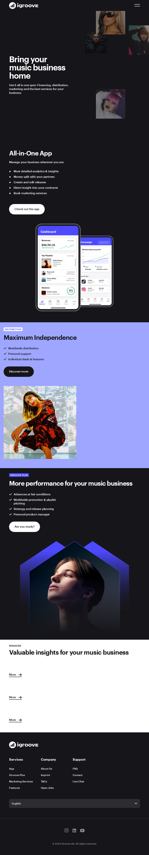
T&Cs (44, 781)
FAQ (75, 768)
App (11, 768)
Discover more (18, 371)
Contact (77, 775)
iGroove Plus (17, 775)
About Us (46, 768)
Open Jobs (47, 787)
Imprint (45, 775)
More (13, 674)
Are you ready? (25, 526)
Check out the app (27, 209)
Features (14, 787)
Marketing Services (21, 781)
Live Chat (78, 781)
